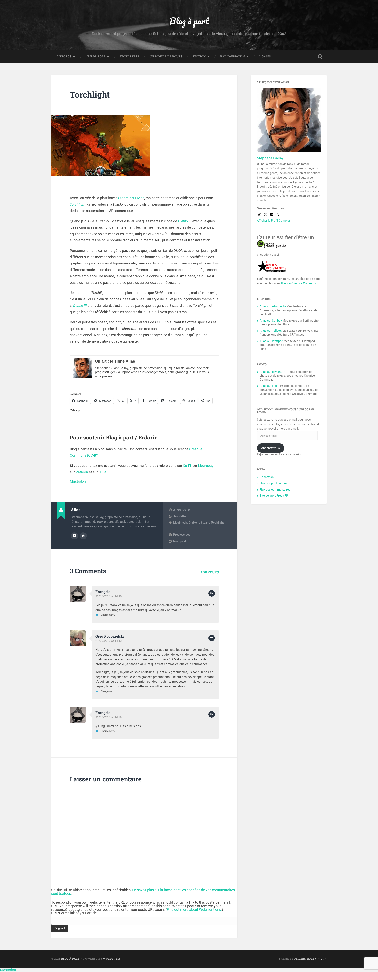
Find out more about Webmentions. (194, 909)
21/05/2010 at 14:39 (108, 717)
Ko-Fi (187, 466)
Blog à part (189, 21)
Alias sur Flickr (269, 386)
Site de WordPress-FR (274, 495)
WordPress (129, 56)
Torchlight (90, 94)
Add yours (209, 572)
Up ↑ (324, 958)
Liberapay (205, 466)
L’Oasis (265, 56)
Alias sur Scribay (271, 320)
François (102, 591)
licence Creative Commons (299, 283)
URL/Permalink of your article (74, 913)
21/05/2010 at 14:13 (108, 641)
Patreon (82, 472)
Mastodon (78, 481)
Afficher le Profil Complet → (275, 220)
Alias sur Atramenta (273, 306)
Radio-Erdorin (232, 56)
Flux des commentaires (275, 489)
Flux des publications (273, 483)
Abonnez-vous (270, 448)
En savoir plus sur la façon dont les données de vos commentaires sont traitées (143, 892)
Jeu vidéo (179, 516)
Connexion (267, 477)
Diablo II (184, 221)
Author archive (74, 535)
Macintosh (180, 522)
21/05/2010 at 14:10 (108, 596)
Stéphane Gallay (270, 158)
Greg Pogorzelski (109, 636)
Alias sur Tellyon (271, 330)
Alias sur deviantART (273, 372)
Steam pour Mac (131, 198)
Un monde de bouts (166, 56)
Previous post (182, 534)
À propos (64, 56)
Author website (83, 535)
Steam (205, 522)
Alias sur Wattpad (271, 341)
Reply (211, 593)
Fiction (199, 56)
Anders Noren (305, 958)
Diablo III (80, 306)
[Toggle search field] (320, 56)
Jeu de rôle (96, 56)
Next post (179, 541)
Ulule (102, 472)
